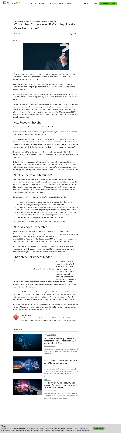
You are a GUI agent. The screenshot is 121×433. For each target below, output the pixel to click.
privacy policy (70, 430)
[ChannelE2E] (11, 3)
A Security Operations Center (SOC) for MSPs (58, 114)
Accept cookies (98, 428)
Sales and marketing (49, 21)
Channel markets (19, 21)
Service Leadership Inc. (37, 107)
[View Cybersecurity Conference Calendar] (88, 3)
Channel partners (32, 21)
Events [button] (33, 3)
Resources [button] (42, 3)
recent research (19, 107)
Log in (95, 3)
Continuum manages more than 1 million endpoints (37, 167)
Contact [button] (69, 3)
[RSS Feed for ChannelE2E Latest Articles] (85, 3)
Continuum (43, 109)
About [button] (61, 3)
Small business (50, 335)
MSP (40, 21)
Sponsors (52, 3)
